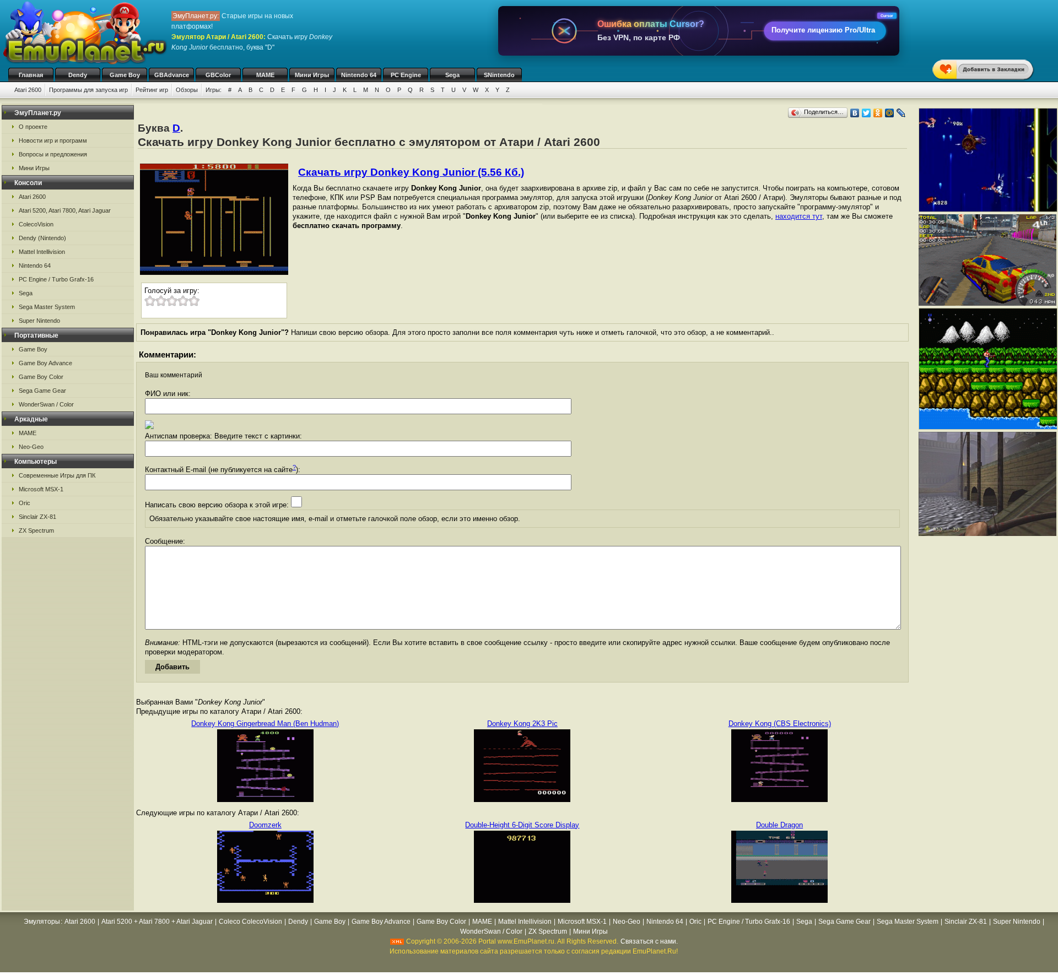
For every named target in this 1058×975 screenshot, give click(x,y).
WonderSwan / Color (46, 404)
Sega (452, 75)
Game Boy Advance (45, 363)
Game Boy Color (41, 376)
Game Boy (125, 75)
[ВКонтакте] (855, 113)
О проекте (33, 126)
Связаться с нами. (649, 941)
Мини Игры (312, 75)
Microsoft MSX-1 (41, 489)
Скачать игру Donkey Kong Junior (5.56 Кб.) (411, 172)
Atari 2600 (27, 89)
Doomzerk (265, 825)
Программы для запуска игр (88, 89)
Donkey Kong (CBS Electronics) (779, 723)
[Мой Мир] (889, 113)
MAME (265, 75)
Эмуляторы (42, 921)
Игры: (214, 89)
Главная (31, 75)
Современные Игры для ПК (57, 475)
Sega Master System (47, 307)
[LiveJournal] (901, 113)
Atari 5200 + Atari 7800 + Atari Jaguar (157, 921)
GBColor (218, 75)
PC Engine (406, 75)
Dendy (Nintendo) (42, 238)
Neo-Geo (31, 446)
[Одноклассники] (878, 113)
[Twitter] (866, 113)
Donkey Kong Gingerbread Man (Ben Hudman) (265, 723)
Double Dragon (779, 825)
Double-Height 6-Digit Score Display (522, 825)
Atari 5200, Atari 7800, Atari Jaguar (65, 210)
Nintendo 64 (358, 75)
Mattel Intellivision (42, 251)
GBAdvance (171, 75)
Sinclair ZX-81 (37, 516)
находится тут (798, 216)
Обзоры (187, 89)
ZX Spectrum (36, 530)
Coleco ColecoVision (250, 921)
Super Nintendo (39, 320)
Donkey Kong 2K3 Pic (522, 723)
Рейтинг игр (152, 89)
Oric (24, 503)
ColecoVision (36, 224)
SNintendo (499, 75)
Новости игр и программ (53, 140)
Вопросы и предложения (53, 154)
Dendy (77, 75)
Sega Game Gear (42, 390)
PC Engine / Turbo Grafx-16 (56, 279)
